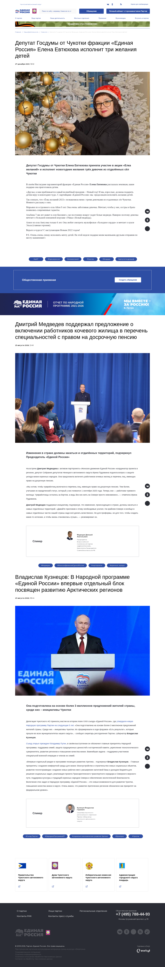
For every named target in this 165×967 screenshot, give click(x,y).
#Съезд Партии (32, 836)
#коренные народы (117, 565)
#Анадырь (106, 259)
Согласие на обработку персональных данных (34, 959)
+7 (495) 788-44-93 (133, 914)
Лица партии (36, 18)
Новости (44, 32)
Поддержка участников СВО (82, 24)
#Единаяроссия (54, 259)
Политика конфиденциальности (28, 954)
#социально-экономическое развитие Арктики (90, 836)
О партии (18, 18)
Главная (18, 32)
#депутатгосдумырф (126, 259)
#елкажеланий (73, 259)
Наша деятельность (57, 18)
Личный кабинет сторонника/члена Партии (128, 11)
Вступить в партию (142, 18)
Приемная (102, 18)
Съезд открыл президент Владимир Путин (46, 743)
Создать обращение (128, 280)
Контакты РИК (24, 916)
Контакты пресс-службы (61, 916)
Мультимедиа (121, 18)
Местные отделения (81, 18)
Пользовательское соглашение (27, 952)
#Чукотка (90, 259)
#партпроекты (96, 565)
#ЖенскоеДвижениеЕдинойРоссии (70, 565)
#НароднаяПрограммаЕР (55, 836)
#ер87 (36, 259)
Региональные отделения (93, 911)
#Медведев (45, 565)
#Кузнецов (120, 836)
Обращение (91, 11)
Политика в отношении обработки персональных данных (38, 957)
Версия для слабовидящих (139, 4)
